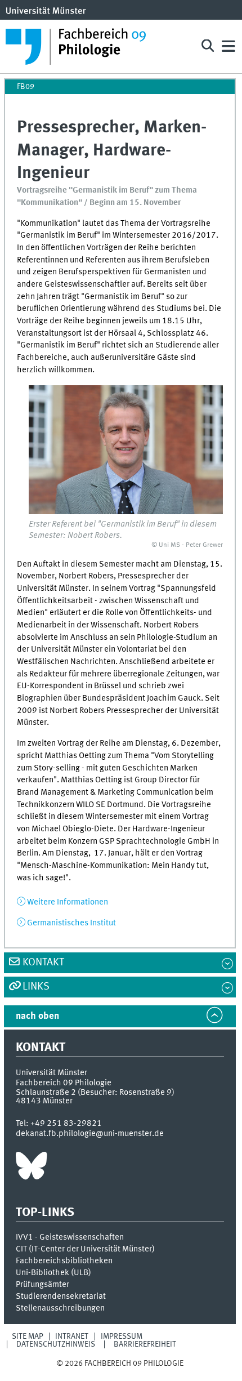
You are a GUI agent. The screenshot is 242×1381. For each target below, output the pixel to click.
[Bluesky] (31, 1169)
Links (36, 987)
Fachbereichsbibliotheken (64, 1261)
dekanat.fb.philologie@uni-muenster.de (90, 1133)
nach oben (37, 1016)
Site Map (27, 1336)
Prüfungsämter (42, 1284)
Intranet (71, 1336)
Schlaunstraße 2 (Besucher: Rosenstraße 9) (95, 1092)
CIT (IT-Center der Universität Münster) (85, 1249)
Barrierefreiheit (145, 1344)
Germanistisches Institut (71, 923)
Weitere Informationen (67, 902)
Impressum (121, 1336)
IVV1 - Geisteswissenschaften (70, 1237)
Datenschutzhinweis (55, 1344)
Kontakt (43, 962)
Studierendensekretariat (61, 1296)
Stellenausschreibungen (60, 1308)
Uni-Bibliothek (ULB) (53, 1272)
